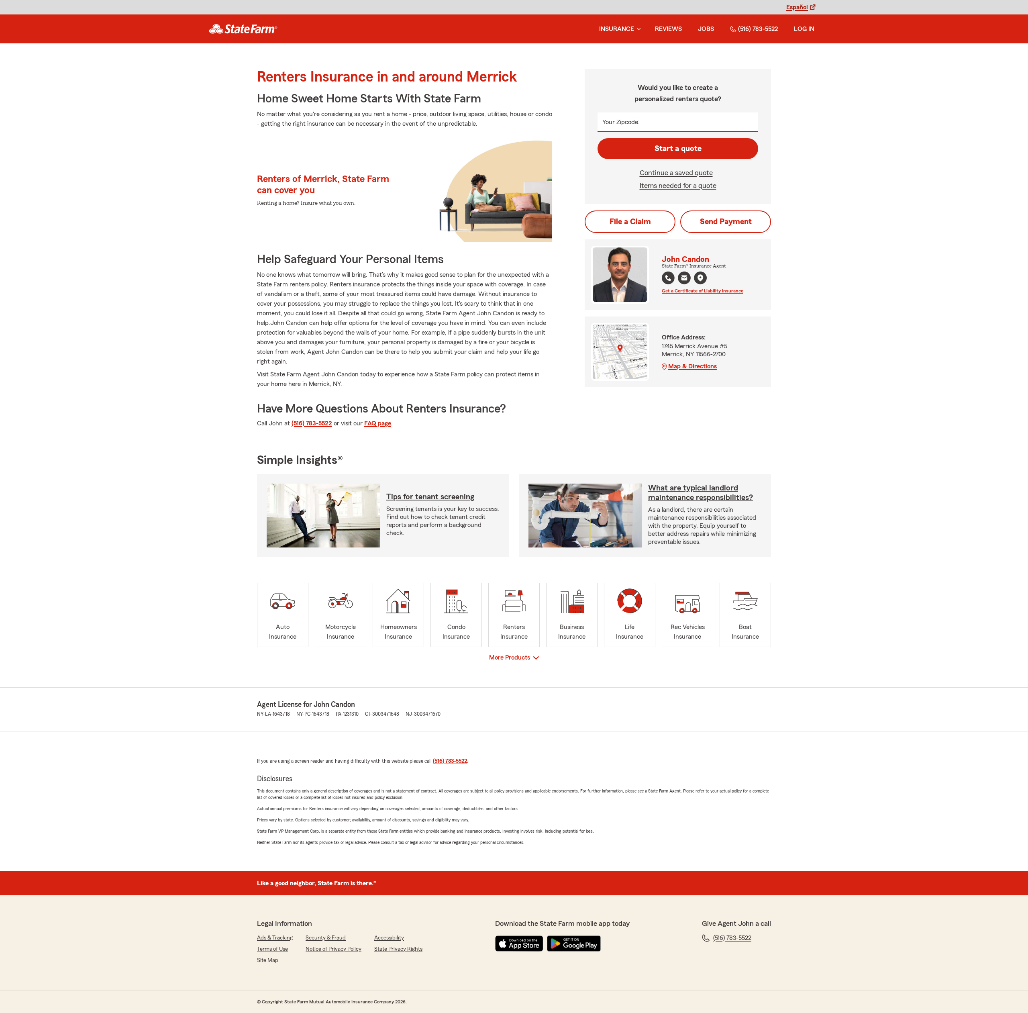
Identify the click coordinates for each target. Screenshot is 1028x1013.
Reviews (668, 29)
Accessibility (389, 938)
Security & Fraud (326, 938)
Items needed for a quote (678, 185)
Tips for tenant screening (430, 497)
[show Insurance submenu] (637, 29)
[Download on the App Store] (519, 943)
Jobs (706, 29)
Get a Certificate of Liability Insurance (702, 290)
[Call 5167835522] (668, 278)
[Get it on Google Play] (574, 943)
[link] (243, 29)
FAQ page (377, 423)
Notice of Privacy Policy (333, 949)
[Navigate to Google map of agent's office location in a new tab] (700, 278)
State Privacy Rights (398, 949)
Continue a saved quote (676, 172)
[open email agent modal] (684, 279)
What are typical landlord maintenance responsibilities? (700, 493)
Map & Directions (692, 366)
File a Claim (630, 222)
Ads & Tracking (275, 938)
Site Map (267, 960)
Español (797, 7)
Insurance (616, 29)
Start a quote (678, 149)
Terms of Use (272, 949)
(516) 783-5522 (758, 29)
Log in (804, 29)
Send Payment (726, 222)
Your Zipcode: (621, 122)
